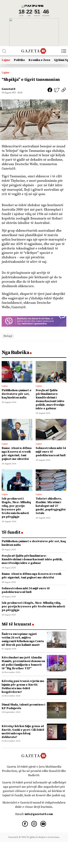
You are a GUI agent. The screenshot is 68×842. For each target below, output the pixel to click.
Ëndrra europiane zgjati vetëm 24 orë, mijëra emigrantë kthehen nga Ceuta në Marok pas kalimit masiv (23, 639)
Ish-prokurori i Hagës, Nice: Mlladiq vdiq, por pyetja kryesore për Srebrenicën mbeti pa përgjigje (16, 508)
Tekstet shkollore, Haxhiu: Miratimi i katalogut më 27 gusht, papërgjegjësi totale (51, 506)
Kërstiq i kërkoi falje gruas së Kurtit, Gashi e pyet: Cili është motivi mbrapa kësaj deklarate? (23, 731)
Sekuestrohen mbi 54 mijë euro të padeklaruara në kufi (51, 451)
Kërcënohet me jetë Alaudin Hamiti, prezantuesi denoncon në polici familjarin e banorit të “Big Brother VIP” (23, 663)
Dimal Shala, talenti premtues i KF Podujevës (23, 706)
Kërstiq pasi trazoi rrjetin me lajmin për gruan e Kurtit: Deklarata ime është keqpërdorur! (23, 686)
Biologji (8, 336)
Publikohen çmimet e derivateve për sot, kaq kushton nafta (16, 393)
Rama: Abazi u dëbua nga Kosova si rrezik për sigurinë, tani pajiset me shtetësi (17, 453)
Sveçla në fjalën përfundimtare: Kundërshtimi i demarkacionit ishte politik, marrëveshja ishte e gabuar (50, 399)
